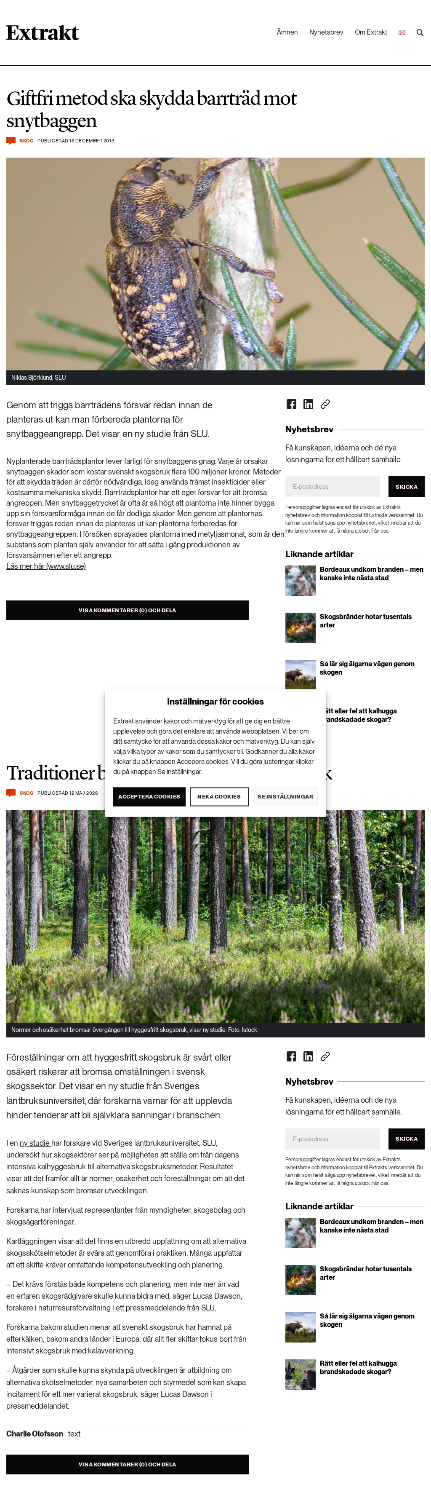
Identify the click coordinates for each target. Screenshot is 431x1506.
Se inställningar (285, 796)
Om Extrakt (371, 32)
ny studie (35, 1143)
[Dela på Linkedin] (308, 404)
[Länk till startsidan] (42, 35)
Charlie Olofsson (34, 1433)
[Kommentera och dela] (11, 141)
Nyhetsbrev (326, 32)
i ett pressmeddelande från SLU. (163, 1307)
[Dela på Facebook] (291, 404)
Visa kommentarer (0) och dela (127, 610)
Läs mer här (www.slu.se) (46, 566)
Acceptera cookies (149, 796)
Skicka (407, 487)
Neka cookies (219, 796)
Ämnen (287, 32)
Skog (26, 141)
